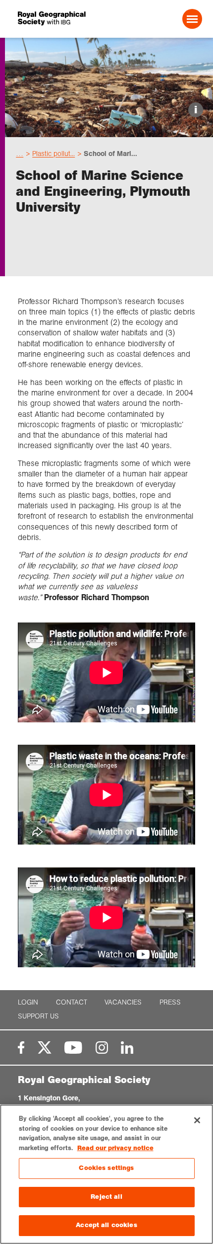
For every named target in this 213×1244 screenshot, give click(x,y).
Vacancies (123, 1002)
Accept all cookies (106, 1225)
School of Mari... (110, 153)
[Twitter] (45, 1047)
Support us (38, 1016)
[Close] (197, 1120)
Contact (71, 1002)
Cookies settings (106, 1168)
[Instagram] (102, 1047)
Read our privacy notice (115, 1148)
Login (28, 1002)
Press (170, 1002)
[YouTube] (73, 1047)
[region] (106, 1174)
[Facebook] (21, 1047)
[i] (109, 128)
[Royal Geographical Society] (53, 18)
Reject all (106, 1197)
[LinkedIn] (127, 1047)
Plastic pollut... (53, 153)
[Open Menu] (192, 19)
